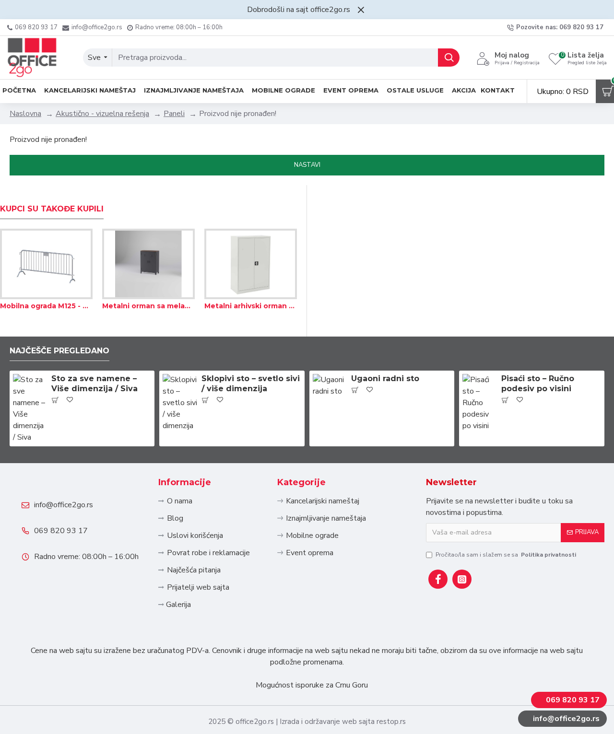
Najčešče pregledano (59, 350)
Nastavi (307, 165)
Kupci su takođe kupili (52, 208)
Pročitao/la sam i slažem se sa (506, 555)
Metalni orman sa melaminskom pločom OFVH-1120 (148, 306)
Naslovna (25, 113)
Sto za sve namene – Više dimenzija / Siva (94, 383)
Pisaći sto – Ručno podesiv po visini (537, 383)
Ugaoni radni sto (385, 378)
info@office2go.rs (63, 505)
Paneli (174, 113)
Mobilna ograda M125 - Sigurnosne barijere (46, 306)
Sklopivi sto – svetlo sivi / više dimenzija (250, 383)
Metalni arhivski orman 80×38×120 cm (250, 306)
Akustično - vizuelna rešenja (102, 113)
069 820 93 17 (61, 530)
